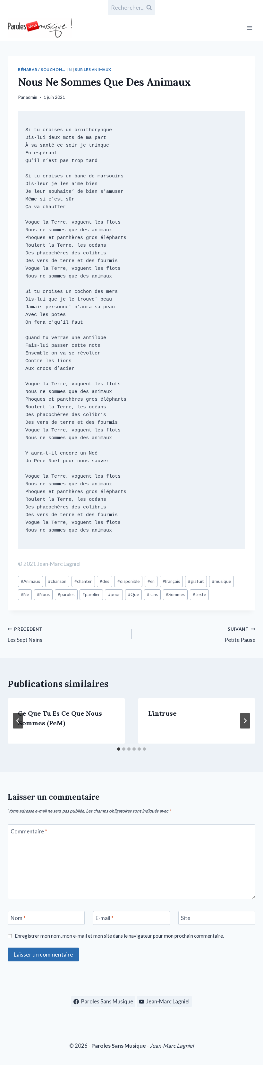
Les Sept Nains (25, 634)
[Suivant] (245, 720)
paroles (66, 594)
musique (221, 581)
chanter (83, 581)
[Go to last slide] (18, 720)
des (104, 581)
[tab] (118, 749)
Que (133, 594)
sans (152, 594)
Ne (25, 594)
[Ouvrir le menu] (249, 28)
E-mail (105, 918)
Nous (43, 594)
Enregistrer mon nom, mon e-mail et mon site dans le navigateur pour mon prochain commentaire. (119, 936)
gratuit (196, 581)
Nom (18, 918)
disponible (128, 581)
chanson (57, 581)
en (151, 581)
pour (114, 594)
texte (199, 594)
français (171, 581)
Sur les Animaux (93, 69)
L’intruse (162, 713)
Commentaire (29, 831)
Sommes (175, 594)
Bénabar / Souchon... (41, 69)
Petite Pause (240, 634)
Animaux (30, 581)
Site (185, 918)
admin (31, 97)
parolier (91, 594)
